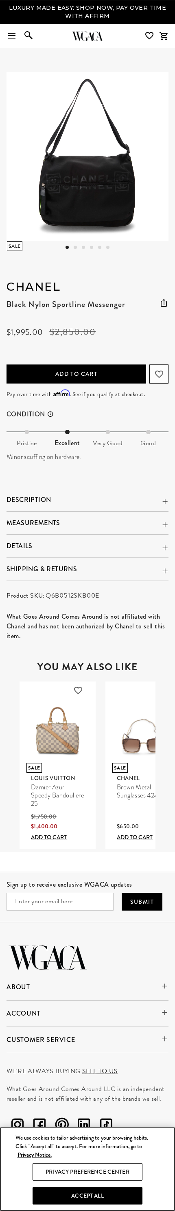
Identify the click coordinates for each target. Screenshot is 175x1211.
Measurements (33, 522)
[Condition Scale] (54, 414)
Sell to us (100, 1071)
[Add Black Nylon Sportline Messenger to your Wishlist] (158, 374)
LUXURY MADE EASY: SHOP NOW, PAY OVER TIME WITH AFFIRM (87, 11)
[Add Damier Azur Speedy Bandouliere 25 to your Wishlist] (78, 690)
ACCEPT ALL (87, 1196)
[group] (87, 156)
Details (20, 546)
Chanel (33, 287)
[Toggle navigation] (12, 36)
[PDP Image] (87, 156)
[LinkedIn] (84, 1126)
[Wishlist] (150, 36)
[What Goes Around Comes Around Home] (87, 36)
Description (29, 499)
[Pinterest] (62, 1126)
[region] (87, 1169)
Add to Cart (76, 374)
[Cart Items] (163, 36)
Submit (142, 902)
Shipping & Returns (42, 569)
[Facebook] (39, 1126)
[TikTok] (106, 1126)
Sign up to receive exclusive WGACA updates (69, 884)
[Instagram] (17, 1126)
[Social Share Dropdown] (163, 303)
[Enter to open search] (28, 36)
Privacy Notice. (35, 1155)
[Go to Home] (48, 956)
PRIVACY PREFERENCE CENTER (87, 1172)
